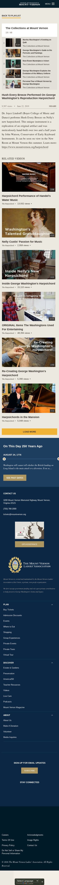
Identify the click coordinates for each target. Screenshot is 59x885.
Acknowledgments (35, 835)
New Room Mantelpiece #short (36, 61)
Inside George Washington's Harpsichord (28, 283)
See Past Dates (14, 478)
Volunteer (7, 731)
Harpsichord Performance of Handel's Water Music (26, 197)
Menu (48, 4)
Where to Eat (9, 627)
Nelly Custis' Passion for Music (22, 241)
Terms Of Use (8, 840)
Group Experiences (11, 638)
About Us (7, 720)
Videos (6, 690)
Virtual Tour (8, 655)
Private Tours (9, 649)
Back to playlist (11, 16)
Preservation (8, 673)
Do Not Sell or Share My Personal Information (12, 852)
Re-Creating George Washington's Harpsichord (24, 373)
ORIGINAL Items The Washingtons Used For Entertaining (28, 327)
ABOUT (6, 715)
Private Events (9, 643)
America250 (8, 679)
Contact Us (32, 845)
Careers (5, 835)
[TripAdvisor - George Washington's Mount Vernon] (10, 819)
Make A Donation (10, 726)
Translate (30, 883)
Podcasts (7, 702)
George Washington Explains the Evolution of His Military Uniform (37, 72)
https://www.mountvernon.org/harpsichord (25, 147)
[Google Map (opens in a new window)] (29, 530)
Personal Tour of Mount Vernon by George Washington (37, 82)
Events (6, 621)
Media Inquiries (10, 737)
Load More (29, 432)
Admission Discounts (12, 615)
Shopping (7, 632)
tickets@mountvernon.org (14, 514)
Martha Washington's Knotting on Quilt (37, 41)
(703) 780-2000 (9, 509)
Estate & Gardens (11, 668)
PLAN (6, 604)
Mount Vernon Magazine (14, 707)
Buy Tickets (8, 610)
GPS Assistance (29, 544)
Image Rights (33, 840)
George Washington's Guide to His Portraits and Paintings (37, 51)
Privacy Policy (8, 845)
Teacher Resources (11, 685)
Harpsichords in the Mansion (20, 417)
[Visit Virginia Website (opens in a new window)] (28, 819)
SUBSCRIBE (29, 771)
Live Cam (7, 696)
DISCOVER (8, 663)
